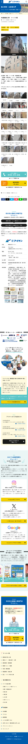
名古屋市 (3, 27)
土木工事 (5, 697)
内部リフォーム (6, 699)
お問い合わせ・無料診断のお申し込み (11, 723)
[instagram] (14, 734)
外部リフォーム (13, 19)
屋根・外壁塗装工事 (7, 689)
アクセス (5, 714)
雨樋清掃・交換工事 (7, 671)
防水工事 (5, 702)
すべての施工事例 (7, 684)
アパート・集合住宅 (6, 19)
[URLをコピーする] (25, 199)
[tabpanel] (14, 573)
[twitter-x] (12, 734)
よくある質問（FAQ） (8, 720)
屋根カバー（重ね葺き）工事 (9, 660)
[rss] (15, 734)
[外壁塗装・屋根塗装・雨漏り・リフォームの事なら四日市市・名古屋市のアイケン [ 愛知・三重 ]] (14, 1)
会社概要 (5, 711)
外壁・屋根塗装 (6, 668)
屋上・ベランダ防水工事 (8, 674)
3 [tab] (15, 583)
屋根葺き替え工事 (7, 657)
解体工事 (5, 691)
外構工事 (5, 694)
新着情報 (5, 717)
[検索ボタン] (26, 1)
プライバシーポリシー (8, 726)
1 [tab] (11, 583)
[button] (3, 199)
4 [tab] (17, 583)
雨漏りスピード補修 (7, 666)
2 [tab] (13, 583)
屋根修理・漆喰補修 (7, 663)
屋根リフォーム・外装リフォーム (10, 686)
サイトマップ (6, 729)
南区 (8, 27)
